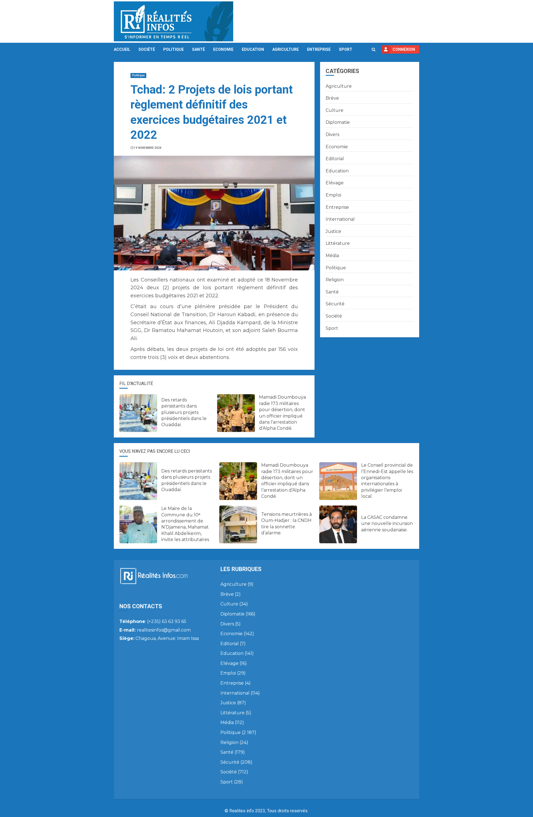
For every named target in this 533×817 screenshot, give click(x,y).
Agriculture (285, 49)
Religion (335, 279)
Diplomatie (338, 122)
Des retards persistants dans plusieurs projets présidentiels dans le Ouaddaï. (184, 412)
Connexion (404, 49)
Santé (198, 49)
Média (332, 255)
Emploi (333, 195)
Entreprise (319, 49)
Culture (334, 110)
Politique (173, 49)
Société (147, 49)
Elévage (335, 182)
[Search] (373, 49)
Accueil (122, 49)
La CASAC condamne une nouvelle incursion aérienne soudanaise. (387, 523)
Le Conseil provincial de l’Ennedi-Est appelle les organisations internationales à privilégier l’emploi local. (387, 480)
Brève (332, 98)
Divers (332, 134)
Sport (345, 49)
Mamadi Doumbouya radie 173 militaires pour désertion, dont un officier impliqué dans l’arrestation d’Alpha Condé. (287, 480)
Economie (223, 49)
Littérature (338, 243)
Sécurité (335, 303)
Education (253, 49)
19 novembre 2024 (148, 147)
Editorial (335, 158)
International (340, 219)
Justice (333, 231)
